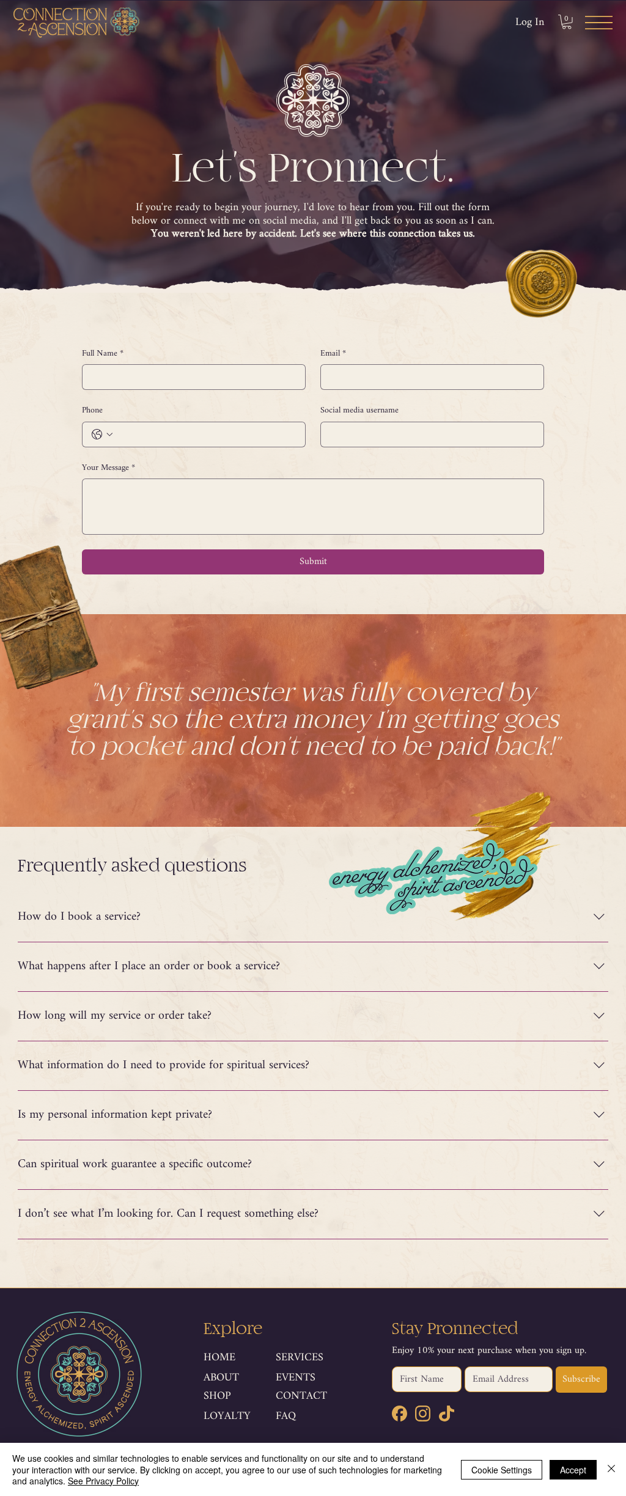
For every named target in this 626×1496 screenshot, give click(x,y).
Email (333, 354)
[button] (566, 22)
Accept (573, 1470)
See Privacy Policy (103, 1481)
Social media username (359, 411)
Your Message (108, 468)
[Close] (611, 1469)
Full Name (102, 354)
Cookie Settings (501, 1470)
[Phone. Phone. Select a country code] (102, 434)
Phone (92, 411)
